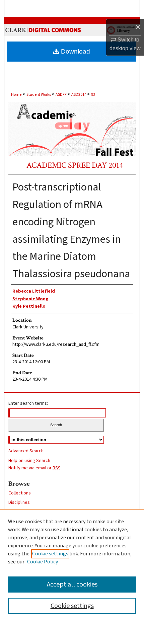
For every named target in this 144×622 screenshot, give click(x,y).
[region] (72, 565)
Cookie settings (50, 553)
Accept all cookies (72, 584)
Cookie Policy (42, 561)
